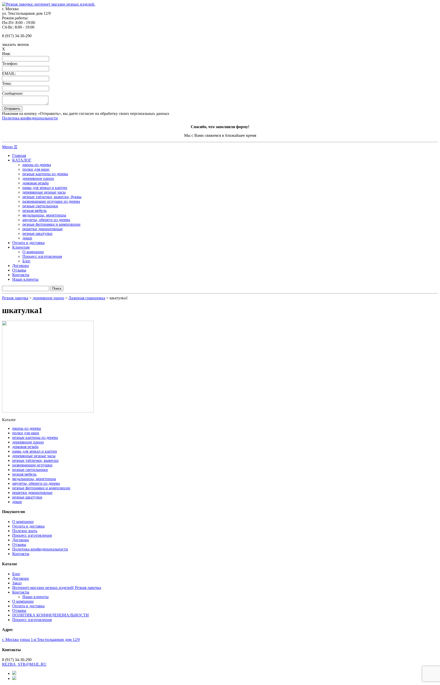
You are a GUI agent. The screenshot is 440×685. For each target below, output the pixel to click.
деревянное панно (38, 178)
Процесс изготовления (42, 256)
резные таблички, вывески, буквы (51, 197)
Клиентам (21, 247)
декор (27, 238)
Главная (19, 155)
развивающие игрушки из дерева (51, 201)
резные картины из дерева (45, 174)
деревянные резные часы (44, 192)
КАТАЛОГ (21, 160)
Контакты (20, 275)
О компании (33, 252)
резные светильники (40, 206)
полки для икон (35, 169)
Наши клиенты (25, 279)
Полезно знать (24, 531)
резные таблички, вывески (35, 460)
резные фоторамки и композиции (51, 224)
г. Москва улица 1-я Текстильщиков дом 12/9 (41, 639)
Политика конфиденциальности (30, 118)
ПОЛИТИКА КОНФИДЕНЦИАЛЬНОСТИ (50, 615)
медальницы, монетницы (44, 215)
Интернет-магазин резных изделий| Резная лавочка (56, 587)
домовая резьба (35, 183)
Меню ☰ (9, 147)
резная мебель (34, 210)
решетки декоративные (42, 229)
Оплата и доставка (28, 242)
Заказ (16, 583)
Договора (20, 265)
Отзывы (19, 270)
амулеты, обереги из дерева (46, 220)
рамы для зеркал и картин (44, 187)
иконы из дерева (36, 165)
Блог (26, 261)
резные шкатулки (37, 233)
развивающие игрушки (32, 465)
